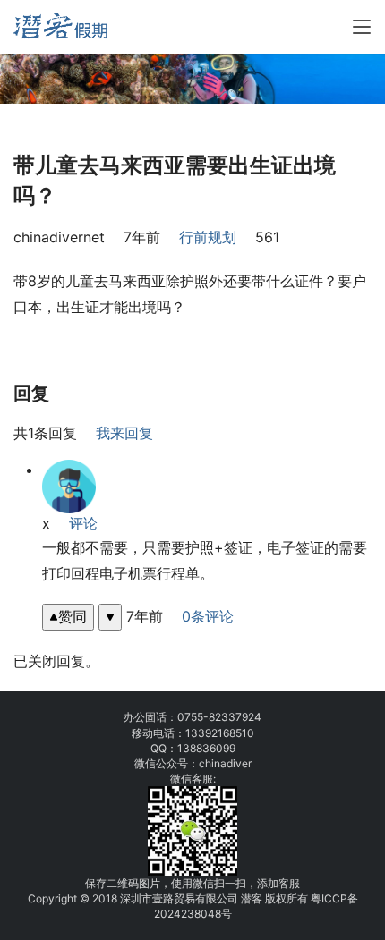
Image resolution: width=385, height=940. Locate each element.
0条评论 (208, 616)
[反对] (110, 617)
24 (174, 913)
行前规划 (207, 237)
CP (339, 898)
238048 (201, 913)
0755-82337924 (219, 717)
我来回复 (124, 433)
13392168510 (219, 733)
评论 (83, 523)
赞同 (72, 616)
